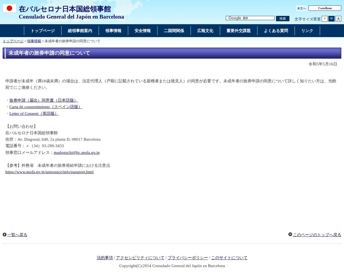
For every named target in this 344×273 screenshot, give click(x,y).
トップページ (13, 41)
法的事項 (105, 258)
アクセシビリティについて (140, 258)
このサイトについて (229, 258)
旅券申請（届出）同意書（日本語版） (43, 100)
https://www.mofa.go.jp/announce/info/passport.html (49, 172)
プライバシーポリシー (188, 258)
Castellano (325, 8)
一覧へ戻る (17, 235)
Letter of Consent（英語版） (34, 113)
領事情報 (34, 41)
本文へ (301, 8)
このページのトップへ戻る (317, 235)
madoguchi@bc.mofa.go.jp (77, 152)
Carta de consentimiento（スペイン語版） (45, 107)
